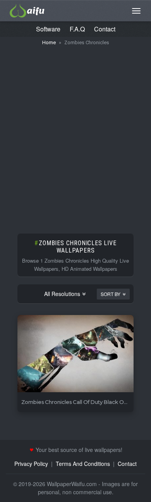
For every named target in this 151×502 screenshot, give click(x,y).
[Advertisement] (75, 135)
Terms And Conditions (83, 463)
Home (49, 42)
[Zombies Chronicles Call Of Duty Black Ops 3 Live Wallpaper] (75, 354)
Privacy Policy (31, 463)
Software (48, 28)
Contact (104, 28)
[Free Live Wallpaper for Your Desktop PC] (27, 10)
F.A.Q (77, 28)
